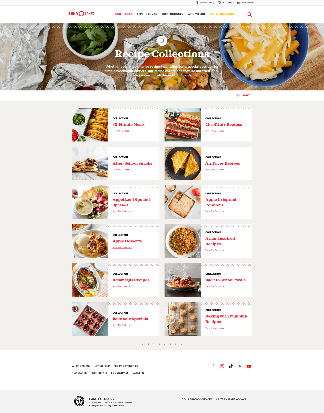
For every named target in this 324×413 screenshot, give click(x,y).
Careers (138, 373)
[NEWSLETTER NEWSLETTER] (255, 7)
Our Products (172, 14)
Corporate (99, 373)
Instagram (222, 366)
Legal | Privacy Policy (99, 406)
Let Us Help (102, 366)
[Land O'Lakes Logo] (81, 13)
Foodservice (119, 373)
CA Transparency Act (231, 399)
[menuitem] (124, 14)
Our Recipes (124, 14)
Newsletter (80, 373)
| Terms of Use (117, 406)
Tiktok (231, 366)
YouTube (249, 366)
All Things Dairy (222, 14)
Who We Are (196, 14)
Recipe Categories (126, 366)
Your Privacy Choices (197, 399)
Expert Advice (147, 14)
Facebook (213, 366)
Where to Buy (81, 366)
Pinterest (240, 366)
